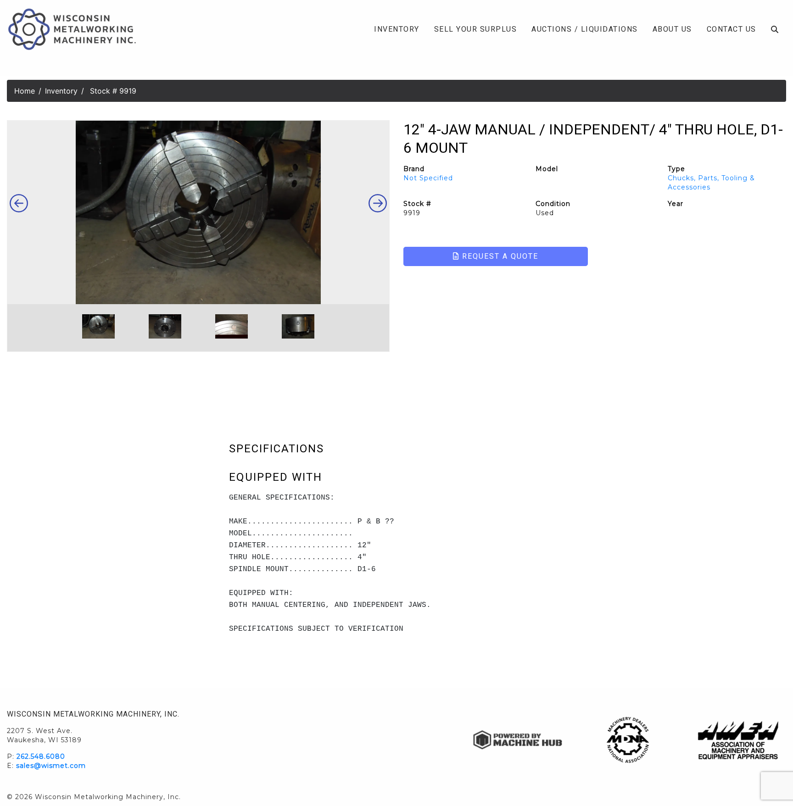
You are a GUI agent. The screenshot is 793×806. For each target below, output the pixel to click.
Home (24, 90)
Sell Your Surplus (475, 29)
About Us (672, 29)
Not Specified (428, 178)
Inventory (396, 29)
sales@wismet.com (51, 766)
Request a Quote (498, 256)
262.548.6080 (41, 756)
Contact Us (731, 29)
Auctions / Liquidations (584, 29)
